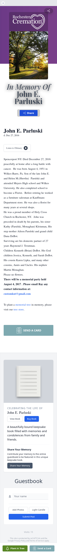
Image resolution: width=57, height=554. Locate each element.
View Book (15, 418)
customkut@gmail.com (17, 294)
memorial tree (23, 304)
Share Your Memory (20, 465)
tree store (19, 309)
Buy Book (31, 418)
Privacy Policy (20, 540)
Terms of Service (37, 540)
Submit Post (28, 516)
